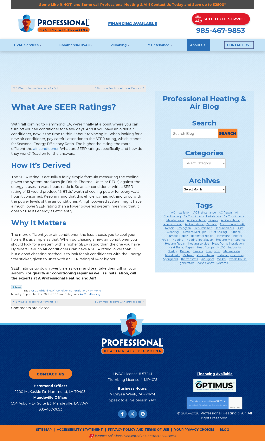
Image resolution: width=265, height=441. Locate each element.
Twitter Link (16, 287)
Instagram (143, 414)
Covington (184, 228)
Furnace (235, 232)
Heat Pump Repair (181, 247)
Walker (221, 259)
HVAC (221, 247)
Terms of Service (217, 405)
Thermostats (189, 259)
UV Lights (207, 259)
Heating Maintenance (231, 239)
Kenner (185, 251)
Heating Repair (175, 243)
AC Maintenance (204, 212)
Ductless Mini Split (194, 232)
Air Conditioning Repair (202, 220)
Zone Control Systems (212, 263)
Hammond (94, 290)
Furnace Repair (177, 236)
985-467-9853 (220, 30)
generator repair (202, 236)
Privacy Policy (203, 405)
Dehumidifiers (224, 228)
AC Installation (181, 212)
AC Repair (225, 212)
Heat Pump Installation (228, 243)
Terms (238, 407)
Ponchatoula (205, 255)
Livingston (213, 251)
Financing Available (132, 23)
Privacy (232, 407)
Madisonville (231, 251)
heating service (198, 243)
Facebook (122, 414)
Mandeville (172, 255)
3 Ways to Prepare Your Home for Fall (37, 87)
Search (227, 133)
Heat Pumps (205, 247)
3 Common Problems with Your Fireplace (118, 87)
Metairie (188, 255)
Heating (178, 239)
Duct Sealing (218, 232)
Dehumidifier (203, 228)
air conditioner (46, 149)
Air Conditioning (41, 290)
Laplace (198, 251)
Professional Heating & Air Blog (204, 102)
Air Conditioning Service (201, 224)
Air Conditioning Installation (69, 290)
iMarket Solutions (108, 436)
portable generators (230, 255)
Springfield (170, 259)
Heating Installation (199, 239)
